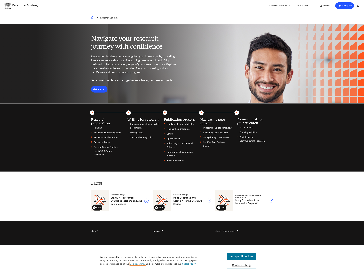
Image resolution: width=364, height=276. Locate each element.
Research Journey (278, 5)
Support (156, 231)
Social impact (246, 127)
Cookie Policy (189, 263)
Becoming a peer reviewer (215, 132)
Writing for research (143, 119)
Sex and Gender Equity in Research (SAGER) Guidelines (106, 151)
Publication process (179, 119)
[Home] (25, 5)
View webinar (146, 201)
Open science (173, 138)
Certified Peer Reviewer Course (214, 144)
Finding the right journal (178, 128)
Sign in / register (345, 5)
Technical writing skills (141, 137)
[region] (182, 260)
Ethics (170, 133)
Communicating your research (249, 121)
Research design (102, 142)
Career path (302, 5)
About (93, 231)
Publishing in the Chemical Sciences (180, 145)
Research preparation (100, 121)
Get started (99, 89)
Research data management (107, 132)
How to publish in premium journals (180, 153)
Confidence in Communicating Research (252, 139)
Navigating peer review (212, 121)
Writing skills (136, 132)
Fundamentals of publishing (180, 124)
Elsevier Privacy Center (225, 231)
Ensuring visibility (248, 132)
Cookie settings (137, 263)
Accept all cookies (241, 256)
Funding (98, 127)
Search (326, 5)
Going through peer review (216, 137)
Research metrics (175, 160)
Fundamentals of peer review (217, 127)
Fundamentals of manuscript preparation (144, 126)
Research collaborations (106, 137)
